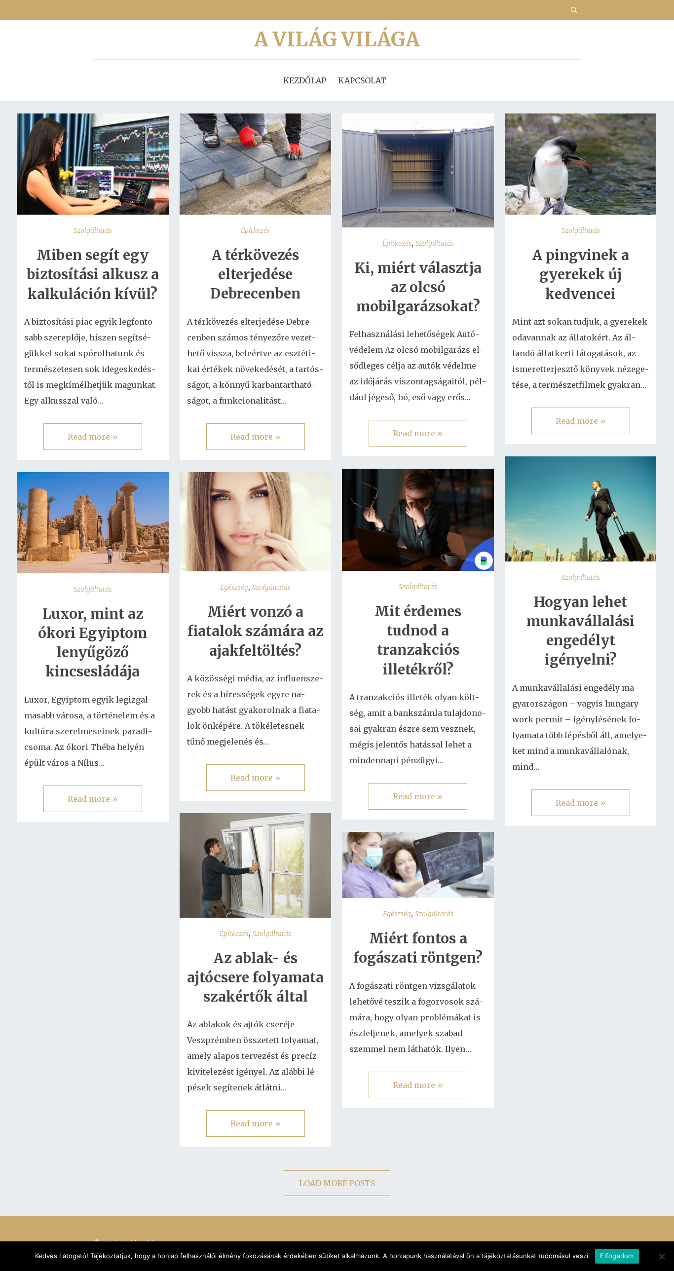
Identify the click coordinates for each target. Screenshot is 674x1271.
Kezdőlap (304, 80)
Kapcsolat (362, 80)
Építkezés (255, 230)
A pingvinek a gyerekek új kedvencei (580, 274)
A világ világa (337, 39)
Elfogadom (617, 1256)
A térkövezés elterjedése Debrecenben (255, 274)
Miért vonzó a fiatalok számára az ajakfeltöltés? (255, 631)
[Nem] (662, 1256)
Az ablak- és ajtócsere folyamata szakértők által (255, 977)
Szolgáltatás (93, 230)
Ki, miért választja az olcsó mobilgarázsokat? (418, 287)
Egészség (234, 587)
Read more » (93, 437)
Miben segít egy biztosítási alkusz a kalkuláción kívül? (93, 274)
